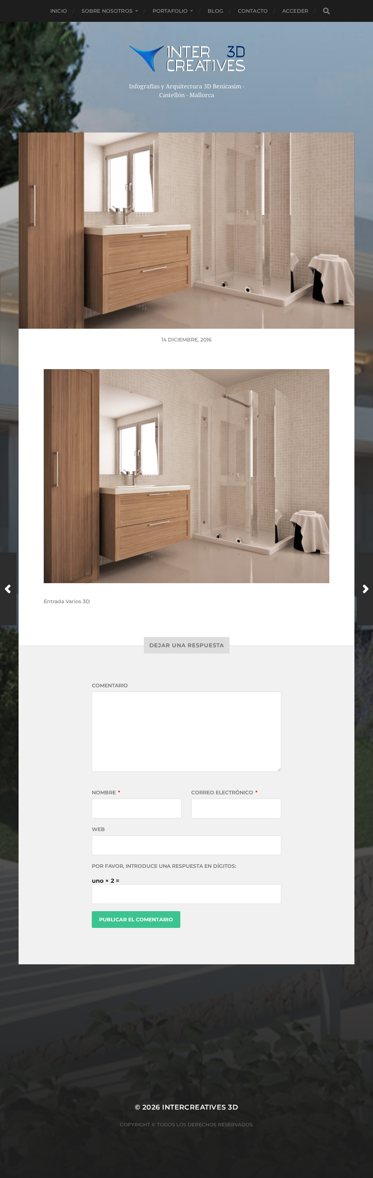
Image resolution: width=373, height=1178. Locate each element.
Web (98, 829)
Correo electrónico (224, 792)
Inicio (58, 11)
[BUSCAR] (326, 11)
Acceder (295, 11)
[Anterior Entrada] (8, 589)
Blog (215, 11)
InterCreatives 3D (200, 1107)
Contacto (253, 11)
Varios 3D (78, 601)
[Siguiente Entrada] (365, 589)
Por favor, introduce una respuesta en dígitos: (164, 866)
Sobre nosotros (107, 11)
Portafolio (170, 11)
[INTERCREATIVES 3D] (186, 58)
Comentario (110, 685)
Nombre (106, 792)
